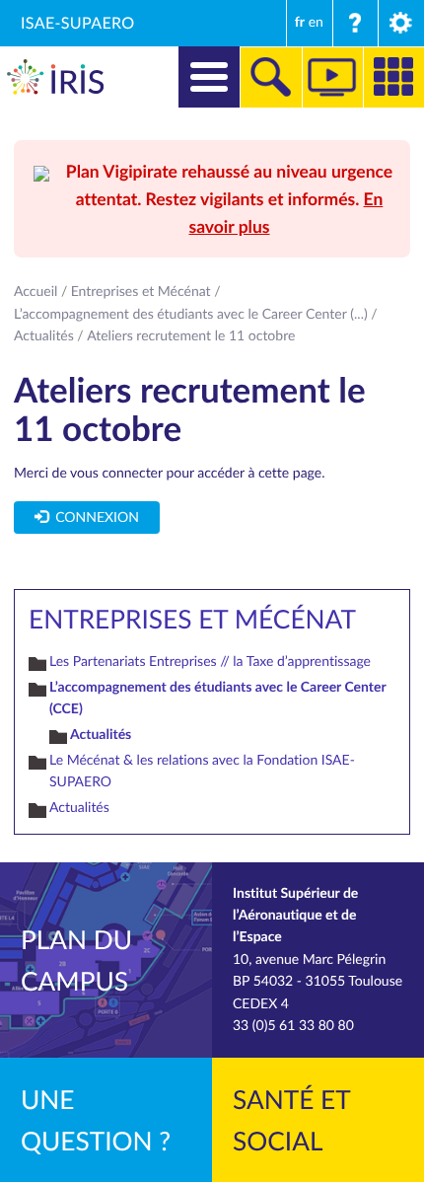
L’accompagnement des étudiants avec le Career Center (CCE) (217, 698)
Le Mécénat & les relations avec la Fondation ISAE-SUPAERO (202, 771)
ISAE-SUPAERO (78, 23)
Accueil (35, 291)
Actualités (44, 336)
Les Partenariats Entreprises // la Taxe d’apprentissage (210, 661)
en (316, 22)
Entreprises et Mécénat (141, 291)
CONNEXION (93, 517)
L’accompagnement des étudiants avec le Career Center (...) (191, 314)
